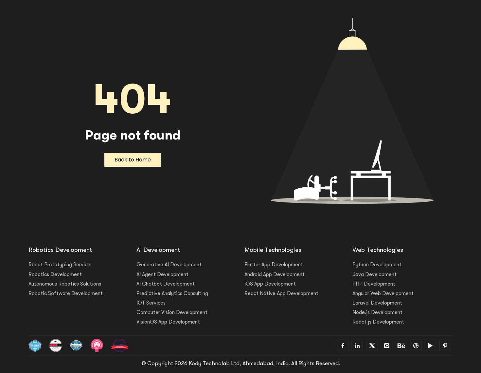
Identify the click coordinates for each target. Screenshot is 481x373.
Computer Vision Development (171, 312)
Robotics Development (55, 274)
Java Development (374, 274)
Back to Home (133, 159)
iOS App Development (270, 284)
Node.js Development (377, 312)
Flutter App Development (273, 265)
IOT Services (151, 303)
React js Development (378, 322)
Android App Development (274, 274)
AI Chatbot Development (165, 284)
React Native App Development (281, 293)
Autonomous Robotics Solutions (64, 284)
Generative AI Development (169, 265)
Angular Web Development (383, 293)
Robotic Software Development (65, 293)
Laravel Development (377, 303)
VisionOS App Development (168, 322)
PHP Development (373, 284)
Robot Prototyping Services (60, 265)
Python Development (376, 265)
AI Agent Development (162, 274)
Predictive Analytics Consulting (172, 293)
